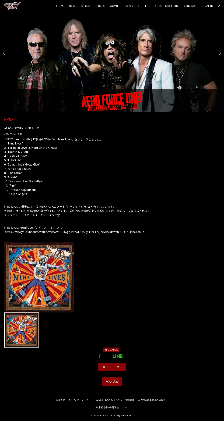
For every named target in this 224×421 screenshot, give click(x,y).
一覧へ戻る (112, 381)
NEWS (73, 6)
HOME (60, 6)
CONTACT (191, 6)
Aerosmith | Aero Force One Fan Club (10, 6)
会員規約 (60, 400)
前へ (105, 366)
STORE (86, 6)
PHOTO (100, 6)
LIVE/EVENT (131, 6)
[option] (112, 56)
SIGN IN (207, 6)
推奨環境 (130, 400)
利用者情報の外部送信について (112, 407)
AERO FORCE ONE (167, 6)
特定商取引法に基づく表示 (108, 400)
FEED (147, 6)
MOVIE (114, 6)
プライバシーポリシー (79, 400)
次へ (119, 366)
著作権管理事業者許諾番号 (151, 400)
